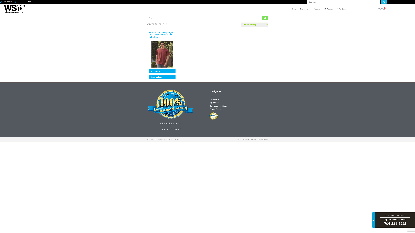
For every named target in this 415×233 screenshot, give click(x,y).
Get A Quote (341, 9)
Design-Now (304, 9)
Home (293, 9)
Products (317, 9)
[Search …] (343, 2)
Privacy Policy (215, 109)
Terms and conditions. (218, 106)
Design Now (155, 71)
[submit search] (384, 2)
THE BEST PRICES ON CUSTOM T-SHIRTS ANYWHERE (252, 139)
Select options (156, 77)
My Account (328, 9)
